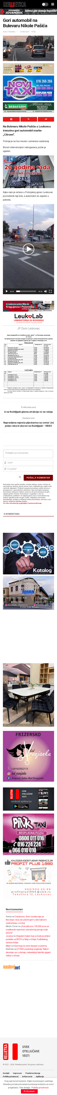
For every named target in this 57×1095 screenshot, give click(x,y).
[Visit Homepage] (15, 4)
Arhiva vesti (27, 1077)
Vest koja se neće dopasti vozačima (30, 946)
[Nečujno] (45, 291)
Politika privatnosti (10, 1077)
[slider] (26, 291)
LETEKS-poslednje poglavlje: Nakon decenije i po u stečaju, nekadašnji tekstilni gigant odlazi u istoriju (28, 952)
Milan (8, 946)
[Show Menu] (52, 4)
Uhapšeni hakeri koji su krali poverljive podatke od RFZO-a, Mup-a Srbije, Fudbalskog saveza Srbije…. (28, 939)
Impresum (17, 1073)
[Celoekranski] (50, 291)
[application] (28, 249)
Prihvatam (29, 1091)
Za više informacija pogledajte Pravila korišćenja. (22, 503)
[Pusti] (6, 291)
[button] (28, 249)
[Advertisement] (28, 1003)
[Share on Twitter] (28, 119)
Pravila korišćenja (32, 1073)
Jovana (9, 936)
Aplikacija (40, 1077)
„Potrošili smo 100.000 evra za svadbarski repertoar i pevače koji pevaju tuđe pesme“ (27, 929)
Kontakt (6, 1073)
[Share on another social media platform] (46, 119)
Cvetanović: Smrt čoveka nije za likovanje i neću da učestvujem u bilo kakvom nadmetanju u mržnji (26, 919)
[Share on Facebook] (11, 119)
